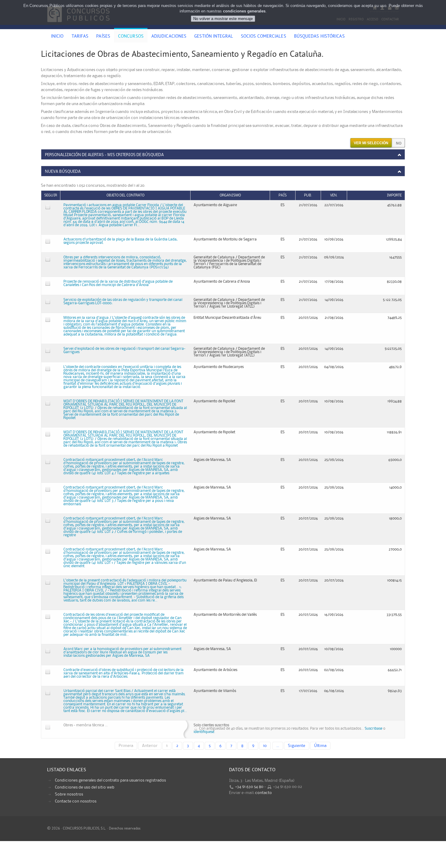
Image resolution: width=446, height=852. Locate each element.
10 (265, 746)
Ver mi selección (371, 143)
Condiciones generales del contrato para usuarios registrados (110, 780)
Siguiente (296, 746)
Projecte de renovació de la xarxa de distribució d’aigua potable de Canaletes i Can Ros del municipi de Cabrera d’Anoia (118, 283)
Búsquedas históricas (319, 36)
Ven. (334, 195)
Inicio (57, 36)
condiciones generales (244, 11)
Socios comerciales (263, 36)
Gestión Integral (213, 36)
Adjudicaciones (168, 36)
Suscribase (373, 728)
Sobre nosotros (69, 794)
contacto (263, 793)
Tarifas (80, 36)
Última (320, 746)
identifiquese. (204, 732)
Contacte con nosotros (75, 801)
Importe (394, 195)
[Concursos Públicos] (78, 26)
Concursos (131, 36)
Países (103, 36)
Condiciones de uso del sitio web (84, 787)
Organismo (230, 195)
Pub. (308, 195)
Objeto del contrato (125, 195)
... (277, 746)
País (283, 195)
